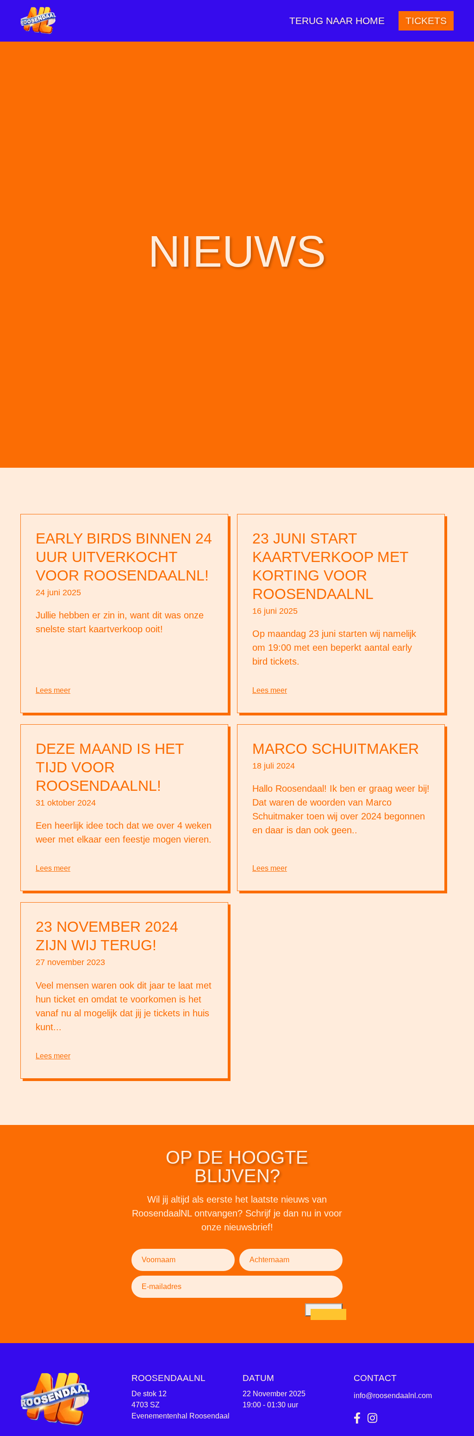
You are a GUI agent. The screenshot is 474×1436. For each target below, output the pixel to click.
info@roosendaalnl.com (393, 1395)
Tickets (426, 20)
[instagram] (372, 1418)
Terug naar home (337, 20)
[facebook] (357, 1418)
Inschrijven (324, 1310)
